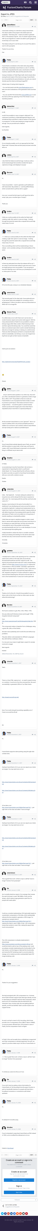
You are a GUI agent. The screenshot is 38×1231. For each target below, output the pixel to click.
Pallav (4, 16)
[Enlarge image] (3, 374)
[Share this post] (34, 26)
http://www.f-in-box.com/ (19, 564)
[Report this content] (32, 26)
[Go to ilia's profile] (4, 889)
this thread (10, 1148)
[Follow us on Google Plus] (26, 1225)
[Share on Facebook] (5, 1213)
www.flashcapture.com (25, 87)
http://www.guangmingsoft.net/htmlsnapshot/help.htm (17, 621)
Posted (13, 26)
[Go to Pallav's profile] (4, 61)
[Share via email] (23, 1213)
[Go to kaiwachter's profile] (4, 107)
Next (31, 20)
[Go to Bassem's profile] (4, 173)
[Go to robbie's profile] (4, 156)
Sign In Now (19, 1192)
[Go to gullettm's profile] (4, 551)
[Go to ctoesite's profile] (4, 662)
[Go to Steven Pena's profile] (4, 313)
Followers (17, 1200)
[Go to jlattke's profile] (4, 390)
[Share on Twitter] (2, 1213)
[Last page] (36, 20)
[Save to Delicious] (14, 1213)
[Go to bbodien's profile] (4, 1128)
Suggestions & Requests (22, 16)
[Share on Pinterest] (26, 1213)
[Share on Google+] (8, 1213)
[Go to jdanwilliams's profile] (4, 26)
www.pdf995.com (26, 94)
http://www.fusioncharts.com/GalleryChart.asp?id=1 (16, 807)
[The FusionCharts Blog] (13, 1225)
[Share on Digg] (11, 1213)
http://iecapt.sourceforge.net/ (10, 697)
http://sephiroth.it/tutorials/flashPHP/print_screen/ (16, 361)
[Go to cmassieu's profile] (4, 490)
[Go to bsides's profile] (4, 212)
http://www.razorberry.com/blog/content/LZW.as (16, 944)
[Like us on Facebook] (17, 1225)
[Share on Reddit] (17, 1213)
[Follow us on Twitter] (21, 1225)
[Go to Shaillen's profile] (4, 459)
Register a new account (19, 1180)
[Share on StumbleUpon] (20, 1213)
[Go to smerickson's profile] (4, 293)
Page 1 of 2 (19, 20)
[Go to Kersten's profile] (4, 606)
